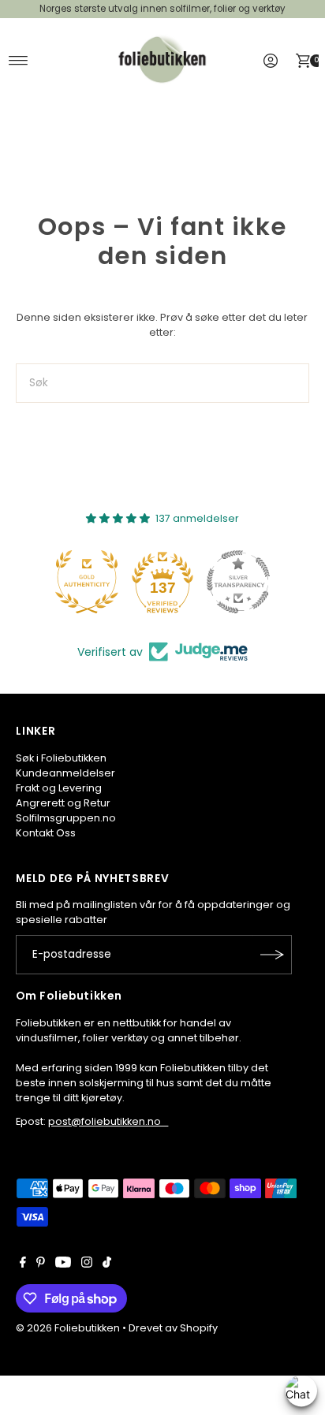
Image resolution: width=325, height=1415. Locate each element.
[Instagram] (86, 1264)
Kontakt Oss (46, 833)
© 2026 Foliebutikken (68, 1328)
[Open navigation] (18, 60)
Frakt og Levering (59, 788)
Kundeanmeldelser (65, 773)
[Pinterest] (40, 1264)
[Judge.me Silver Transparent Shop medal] (238, 581)
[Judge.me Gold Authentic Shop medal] (86, 581)
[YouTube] (63, 1264)
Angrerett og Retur (63, 803)
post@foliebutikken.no (108, 1121)
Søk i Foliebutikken (61, 758)
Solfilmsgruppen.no (66, 818)
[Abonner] (272, 954)
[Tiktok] (107, 1264)
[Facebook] (23, 1264)
